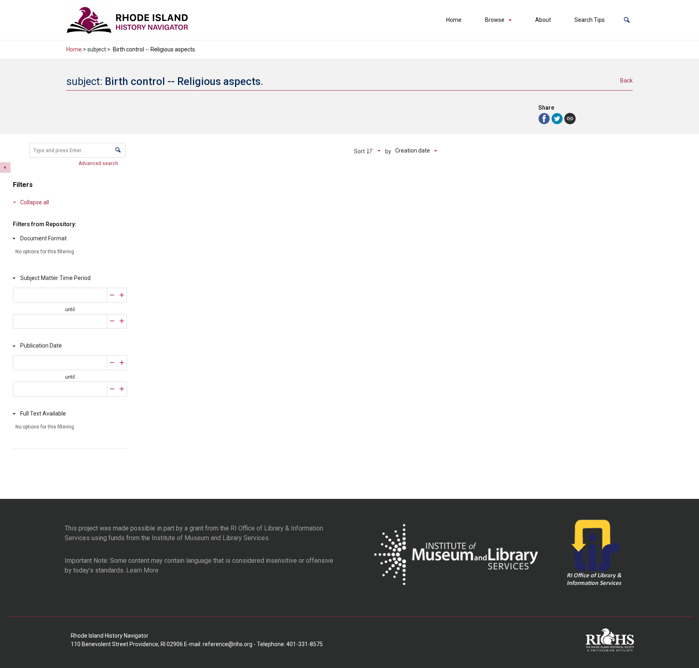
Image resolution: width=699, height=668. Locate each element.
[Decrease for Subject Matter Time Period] (112, 295)
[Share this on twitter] (557, 118)
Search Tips (589, 20)
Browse (494, 20)
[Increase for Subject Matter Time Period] (122, 295)
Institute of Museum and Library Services (210, 538)
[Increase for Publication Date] (122, 362)
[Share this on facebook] (544, 118)
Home (454, 20)
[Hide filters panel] (5, 167)
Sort (359, 151)
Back (626, 80)
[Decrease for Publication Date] (112, 362)
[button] (627, 20)
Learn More (142, 570)
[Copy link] (570, 118)
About (543, 20)
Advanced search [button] (98, 163)
